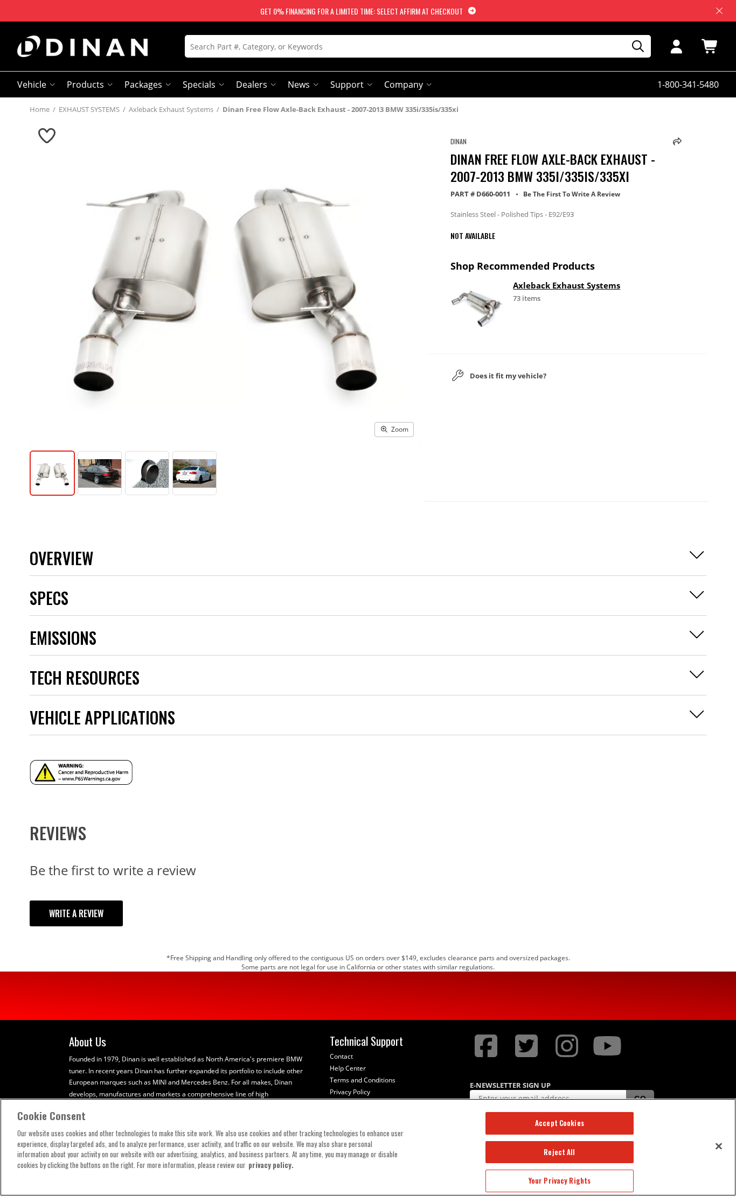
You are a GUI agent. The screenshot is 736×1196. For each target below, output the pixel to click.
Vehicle (31, 84)
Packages (143, 84)
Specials (199, 84)
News (299, 84)
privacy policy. (271, 1164)
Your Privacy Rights (560, 1180)
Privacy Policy (350, 1091)
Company (403, 84)
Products (85, 84)
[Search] (634, 46)
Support (347, 84)
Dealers (251, 84)
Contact (341, 1056)
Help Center (348, 1068)
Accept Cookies (559, 1122)
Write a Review (76, 913)
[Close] (719, 1146)
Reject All (559, 1151)
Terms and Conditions (362, 1080)
